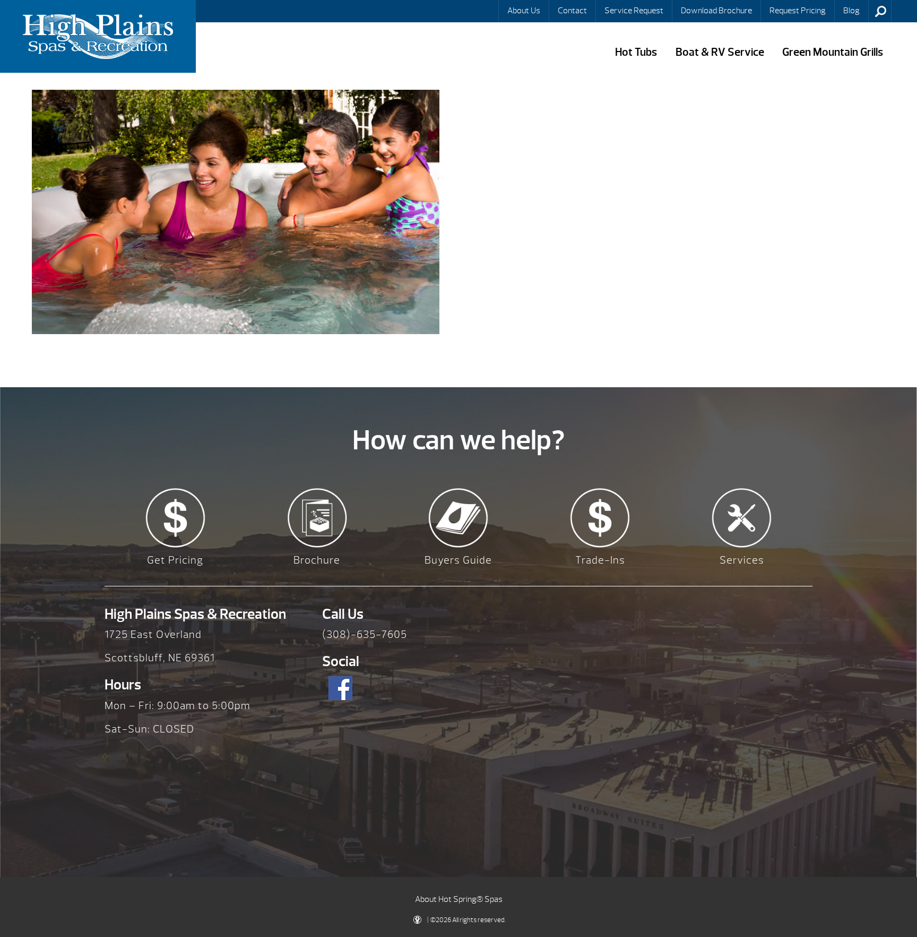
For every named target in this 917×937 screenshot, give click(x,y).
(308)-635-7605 (364, 634)
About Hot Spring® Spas (459, 899)
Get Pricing (175, 560)
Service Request (633, 10)
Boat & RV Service (720, 52)
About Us (523, 10)
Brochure (316, 560)
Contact (572, 10)
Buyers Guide (458, 560)
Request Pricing (797, 10)
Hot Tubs (636, 52)
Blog (851, 10)
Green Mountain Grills (832, 52)
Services (742, 560)
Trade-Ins (600, 560)
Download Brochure (716, 10)
